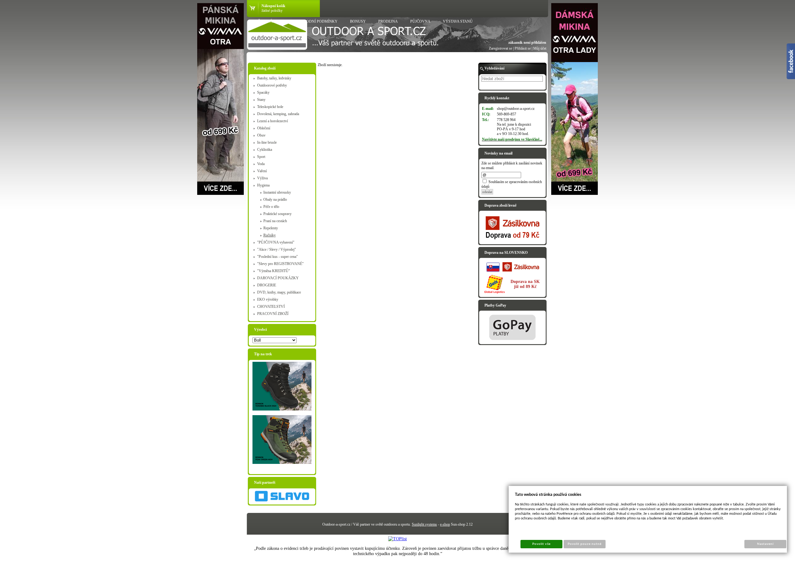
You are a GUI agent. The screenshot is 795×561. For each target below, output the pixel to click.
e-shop (445, 524)
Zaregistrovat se (500, 48)
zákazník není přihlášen (527, 42)
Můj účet (539, 48)
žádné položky (272, 10)
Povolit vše (541, 543)
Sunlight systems (424, 524)
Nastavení (765, 543)
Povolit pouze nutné (585, 543)
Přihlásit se (523, 48)
